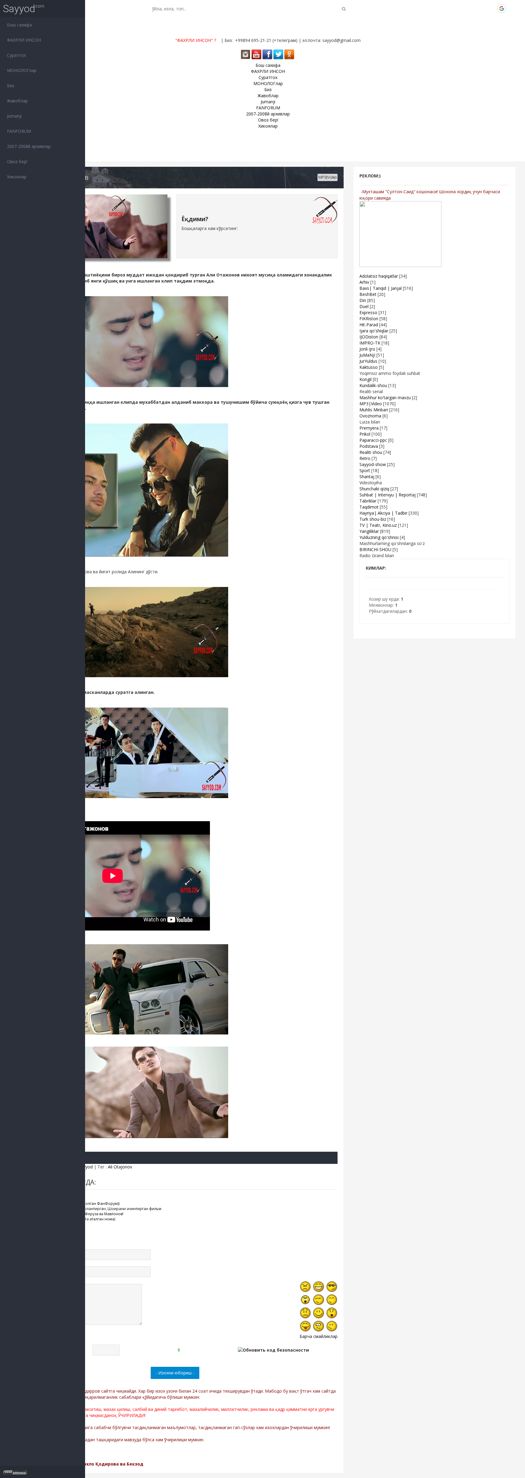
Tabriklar (367, 501)
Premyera (369, 428)
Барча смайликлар (319, 1336)
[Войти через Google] (501, 8)
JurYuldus (368, 361)
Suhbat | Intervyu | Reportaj (387, 495)
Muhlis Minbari (373, 410)
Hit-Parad (368, 324)
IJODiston (368, 337)
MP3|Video (327, 177)
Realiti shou (370, 452)
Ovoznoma (370, 416)
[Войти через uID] (460, 8)
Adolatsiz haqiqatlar (378, 276)
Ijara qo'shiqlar (373, 331)
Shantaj (366, 476)
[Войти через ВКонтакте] (470, 8)
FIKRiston (368, 318)
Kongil (365, 379)
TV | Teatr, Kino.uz (378, 525)
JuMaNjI (367, 355)
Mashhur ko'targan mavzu (385, 397)
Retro (364, 458)
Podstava (368, 446)
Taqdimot (369, 507)
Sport (364, 470)
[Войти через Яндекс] (491, 8)
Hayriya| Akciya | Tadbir (383, 513)
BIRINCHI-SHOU (375, 549)
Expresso (368, 312)
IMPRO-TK (369, 343)
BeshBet (367, 294)
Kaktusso (368, 367)
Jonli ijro (367, 349)
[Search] (343, 8)
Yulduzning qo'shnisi (379, 537)
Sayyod (19, 9)
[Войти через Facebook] (481, 8)
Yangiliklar (369, 531)
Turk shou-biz (372, 519)
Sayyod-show (372, 464)
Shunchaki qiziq (374, 489)
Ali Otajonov (120, 1167)
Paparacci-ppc (373, 440)
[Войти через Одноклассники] (511, 8)
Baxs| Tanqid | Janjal (380, 288)
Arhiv (364, 282)
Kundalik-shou (373, 385)
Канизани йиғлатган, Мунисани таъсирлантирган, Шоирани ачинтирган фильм (88, 1208)
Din (362, 300)
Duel (364, 306)
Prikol (364, 434)
